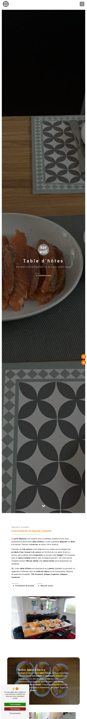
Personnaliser (15, 713)
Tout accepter (15, 704)
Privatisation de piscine (24, 586)
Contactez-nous (45, 275)
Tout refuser (15, 709)
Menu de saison (46, 586)
